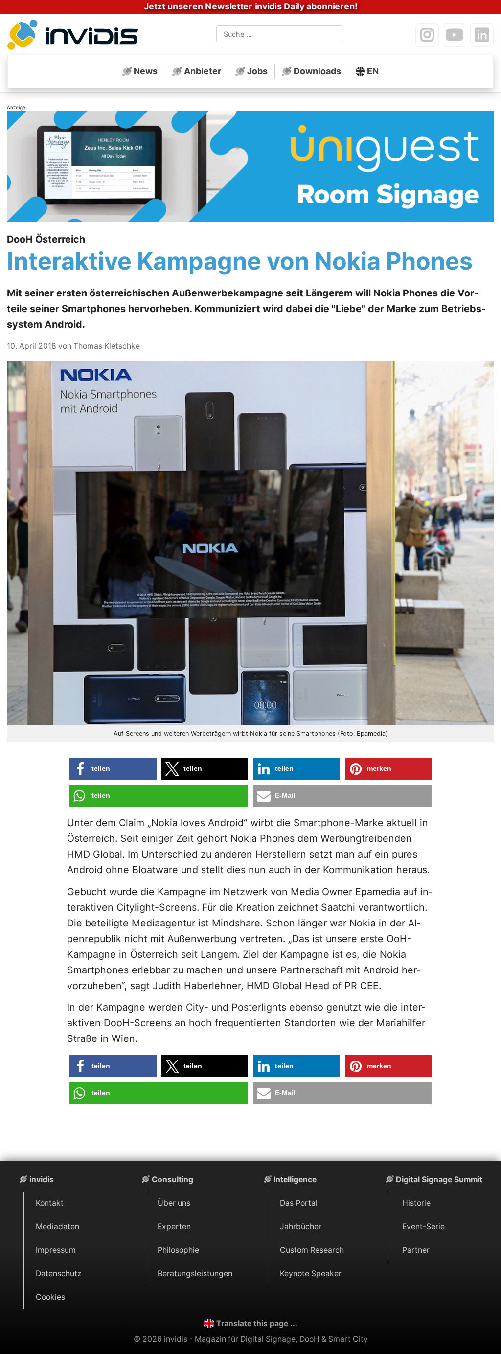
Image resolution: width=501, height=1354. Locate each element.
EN (373, 71)
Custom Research (312, 1250)
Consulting (172, 1179)
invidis (41, 1179)
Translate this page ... (256, 1323)
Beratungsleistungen (195, 1273)
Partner (416, 1250)
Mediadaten (57, 1226)
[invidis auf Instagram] (427, 35)
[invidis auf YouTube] (454, 35)
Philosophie (178, 1250)
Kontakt (50, 1203)
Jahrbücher (300, 1226)
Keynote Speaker (311, 1273)
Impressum (56, 1250)
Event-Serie (423, 1226)
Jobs (257, 71)
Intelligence (295, 1179)
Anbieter (202, 71)
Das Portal (299, 1203)
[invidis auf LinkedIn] (482, 35)
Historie (416, 1203)
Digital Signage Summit (439, 1179)
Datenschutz (59, 1273)
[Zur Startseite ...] (75, 36)
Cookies (50, 1297)
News (146, 71)
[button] (113, 769)
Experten (174, 1226)
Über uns (174, 1203)
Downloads (317, 71)
